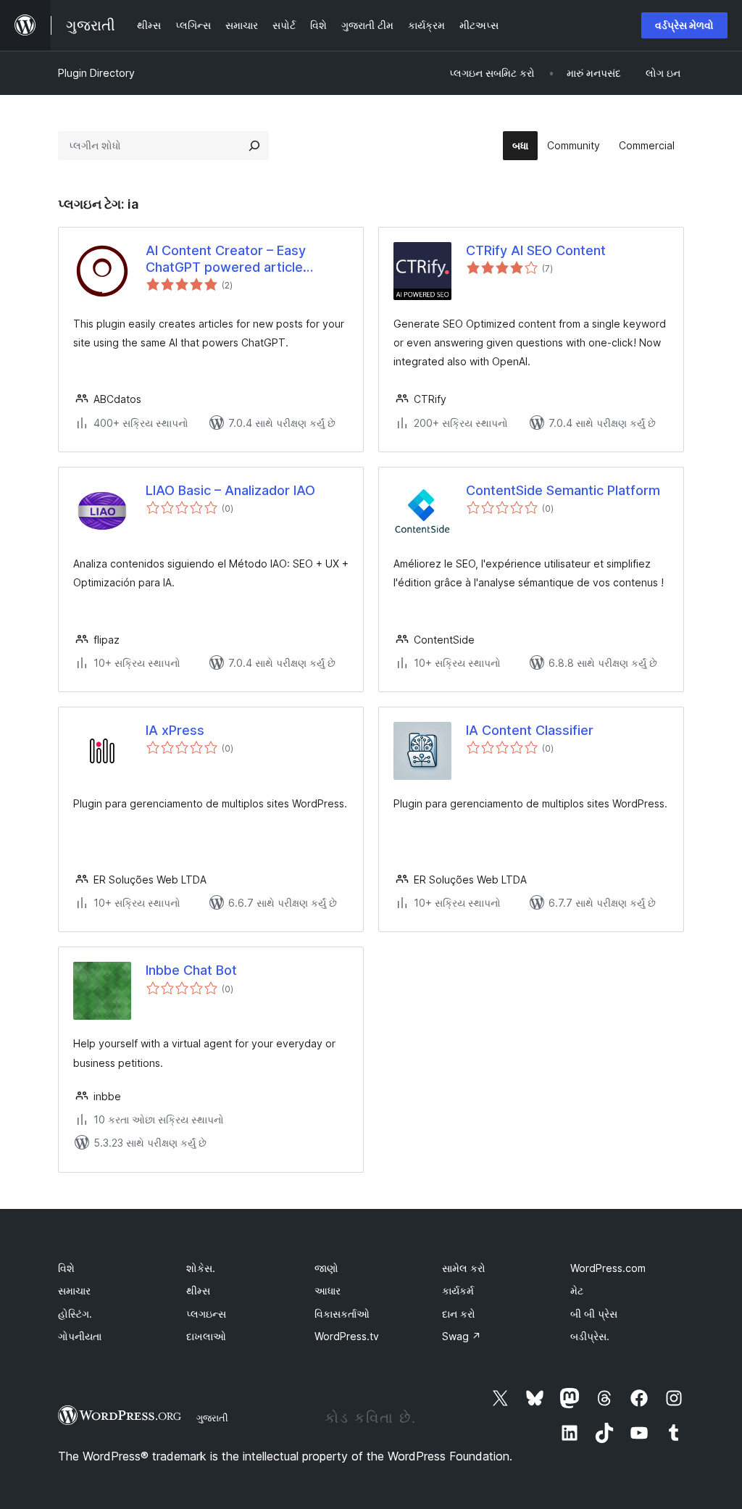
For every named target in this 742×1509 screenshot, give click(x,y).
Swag (461, 1336)
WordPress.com (608, 1268)
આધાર (327, 1290)
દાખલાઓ (206, 1336)
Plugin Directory (96, 73)
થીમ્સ (198, 1290)
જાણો (326, 1268)
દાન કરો (458, 1314)
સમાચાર (74, 1290)
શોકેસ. (200, 1268)
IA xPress (175, 730)
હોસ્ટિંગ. (75, 1314)
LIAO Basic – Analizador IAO (230, 490)
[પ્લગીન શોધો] (254, 145)
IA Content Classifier (529, 730)
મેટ (576, 1290)
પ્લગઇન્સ (206, 1314)
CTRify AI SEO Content (536, 250)
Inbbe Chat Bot (191, 970)
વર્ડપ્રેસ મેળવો (684, 25)
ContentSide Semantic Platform (563, 490)
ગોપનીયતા (79, 1336)
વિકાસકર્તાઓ (342, 1314)
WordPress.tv (346, 1336)
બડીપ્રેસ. (589, 1336)
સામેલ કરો (463, 1268)
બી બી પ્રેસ (593, 1314)
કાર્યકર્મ (458, 1290)
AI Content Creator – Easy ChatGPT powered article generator (226, 259)
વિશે (66, 1268)
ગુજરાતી (212, 1417)
